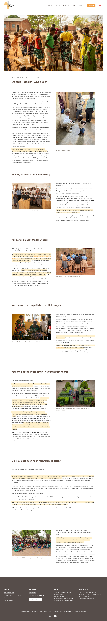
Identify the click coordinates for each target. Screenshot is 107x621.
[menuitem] (50, 5)
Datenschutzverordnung (36, 595)
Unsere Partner (8, 600)
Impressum (32, 592)
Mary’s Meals (60, 347)
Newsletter (7, 598)
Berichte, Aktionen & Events (12, 595)
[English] (100, 5)
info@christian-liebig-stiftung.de (63, 598)
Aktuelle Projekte (9, 592)
